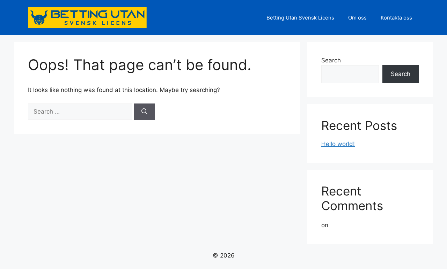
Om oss (357, 17)
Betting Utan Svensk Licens (300, 17)
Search (331, 60)
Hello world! (338, 143)
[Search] (144, 111)
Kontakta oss (396, 17)
